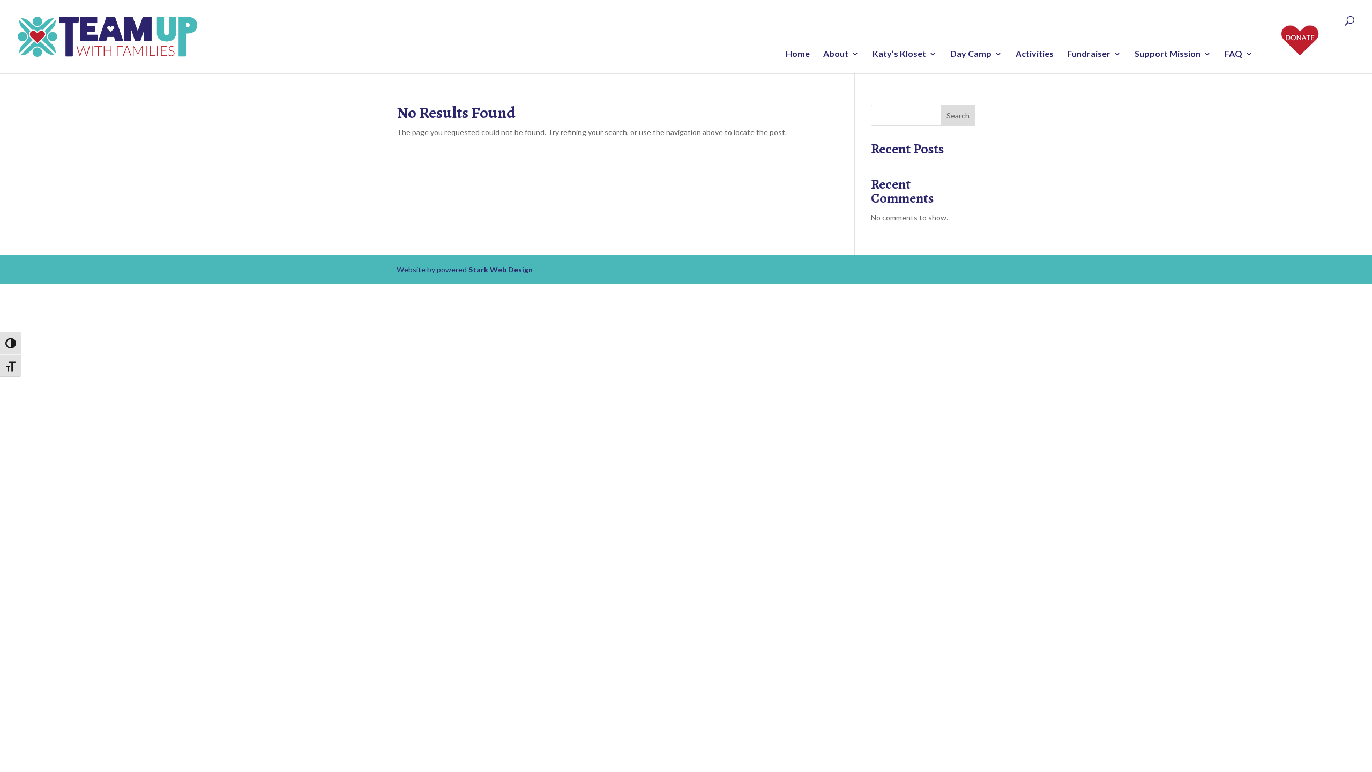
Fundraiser (1088, 54)
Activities (1035, 54)
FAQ (1233, 54)
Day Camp (970, 54)
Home (798, 54)
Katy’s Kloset (899, 54)
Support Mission (1167, 54)
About (835, 54)
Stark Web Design (500, 269)
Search (958, 115)
